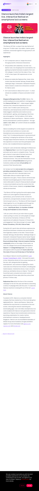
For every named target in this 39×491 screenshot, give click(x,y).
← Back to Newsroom (7, 334)
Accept (29, 485)
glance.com (27, 324)
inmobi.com (16, 326)
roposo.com (7, 326)
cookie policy (25, 479)
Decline (22, 485)
